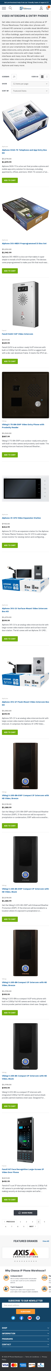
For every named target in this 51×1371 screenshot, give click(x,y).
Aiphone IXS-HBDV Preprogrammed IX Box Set (24, 243)
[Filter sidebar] (14, 76)
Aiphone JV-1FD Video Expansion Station (21, 518)
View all (46, 1241)
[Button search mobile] (10, 8)
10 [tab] (36, 1261)
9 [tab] (33, 1261)
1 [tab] (14, 1261)
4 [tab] (21, 1261)
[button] (48, 2)
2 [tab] (17, 1261)
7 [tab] (29, 1261)
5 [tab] (24, 1261)
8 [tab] (31, 1261)
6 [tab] (26, 1261)
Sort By (5, 91)
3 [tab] (19, 1261)
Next (31, 1226)
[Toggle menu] (4, 8)
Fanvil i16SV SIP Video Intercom (17, 334)
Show (4, 84)
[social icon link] (13, 1318)
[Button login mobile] (41, 8)
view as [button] (35, 77)
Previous (10, 1222)
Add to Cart (10, 180)
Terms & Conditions (32, 1357)
